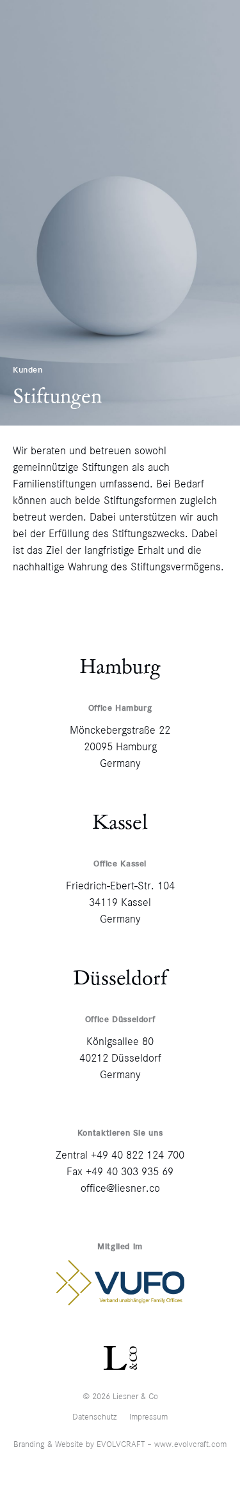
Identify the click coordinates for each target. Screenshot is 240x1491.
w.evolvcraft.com (196, 1444)
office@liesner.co (120, 1188)
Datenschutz (94, 1416)
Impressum (148, 1416)
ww (160, 1444)
